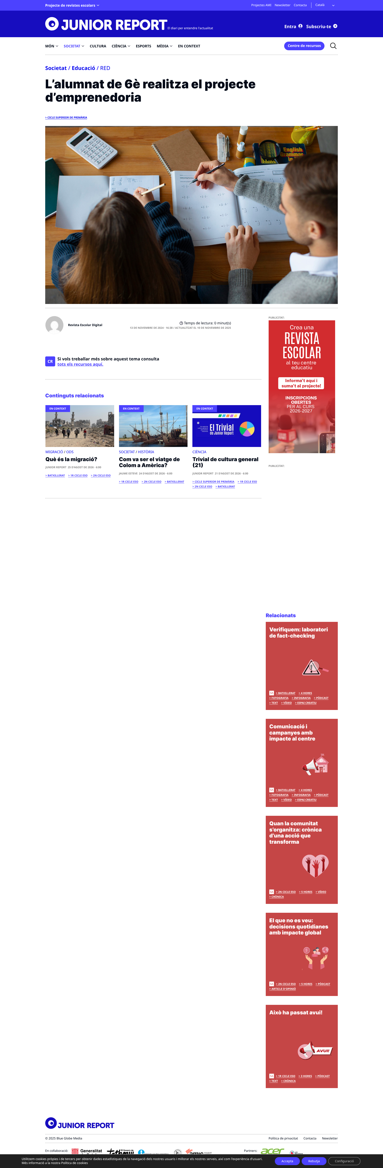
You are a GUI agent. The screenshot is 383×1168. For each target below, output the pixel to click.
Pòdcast (322, 698)
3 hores (306, 1076)
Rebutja (314, 1161)
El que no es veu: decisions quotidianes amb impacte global (298, 926)
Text (275, 703)
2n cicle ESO (102, 475)
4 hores (306, 693)
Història (146, 451)
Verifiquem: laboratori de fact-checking (298, 632)
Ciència (199, 451)
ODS (70, 451)
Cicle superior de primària (67, 117)
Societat (56, 68)
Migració (54, 451)
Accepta (287, 1161)
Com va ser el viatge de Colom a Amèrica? (149, 462)
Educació (83, 68)
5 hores (306, 892)
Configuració (344, 1161)
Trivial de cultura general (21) (225, 462)
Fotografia (280, 698)
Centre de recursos (304, 45)
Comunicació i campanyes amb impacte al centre (292, 732)
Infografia (302, 698)
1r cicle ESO (79, 475)
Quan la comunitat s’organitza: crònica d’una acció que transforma (295, 832)
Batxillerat (56, 475)
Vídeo (287, 703)
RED (105, 68)
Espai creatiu (307, 703)
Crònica (278, 897)
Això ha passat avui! (295, 1012)
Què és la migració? (71, 459)
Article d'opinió (284, 989)
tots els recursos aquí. (80, 364)
